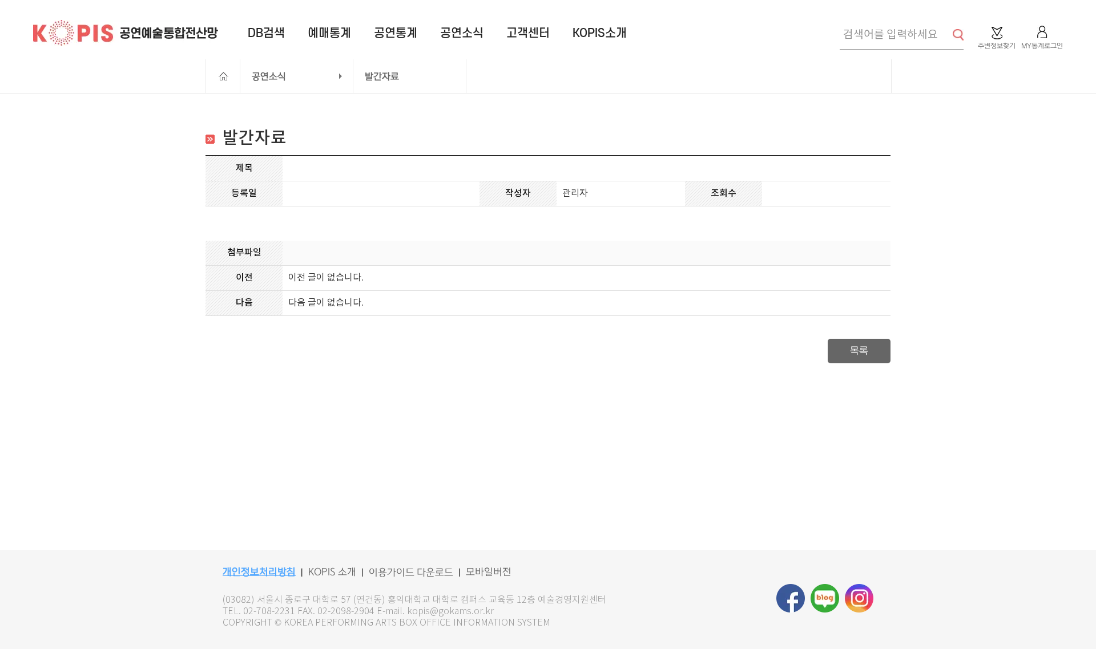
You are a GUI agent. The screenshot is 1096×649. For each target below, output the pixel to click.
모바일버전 (488, 572)
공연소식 (269, 76)
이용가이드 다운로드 (411, 572)
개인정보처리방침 (259, 572)
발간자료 (382, 76)
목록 (859, 351)
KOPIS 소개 (332, 572)
